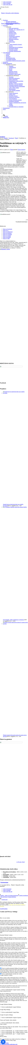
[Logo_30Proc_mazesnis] (9, 13)
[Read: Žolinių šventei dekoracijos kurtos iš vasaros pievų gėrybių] (15, 623)
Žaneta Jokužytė (21, 149)
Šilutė (11, 149)
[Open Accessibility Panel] (3, 1041)
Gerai (1, 908)
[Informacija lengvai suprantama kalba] (3, 110)
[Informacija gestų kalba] (3, 112)
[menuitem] (15, 22)
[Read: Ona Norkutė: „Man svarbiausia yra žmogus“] (15, 507)
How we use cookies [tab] (5, 918)
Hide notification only (12, 1044)
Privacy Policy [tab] (3, 1036)
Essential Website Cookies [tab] (6, 935)
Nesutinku (5, 908)
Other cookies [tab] (3, 1024)
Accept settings (3, 1044)
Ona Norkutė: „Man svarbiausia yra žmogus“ (13, 619)
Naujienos (2, 136)
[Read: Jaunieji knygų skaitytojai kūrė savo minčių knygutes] (15, 393)
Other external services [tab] (5, 991)
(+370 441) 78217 (20, 862)
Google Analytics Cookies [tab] (6, 975)
